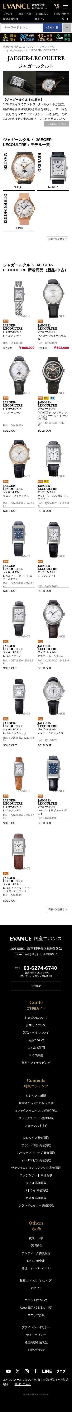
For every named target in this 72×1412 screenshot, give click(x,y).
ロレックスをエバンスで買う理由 (36, 1110)
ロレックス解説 (36, 1095)
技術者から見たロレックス (36, 1103)
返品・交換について (36, 1032)
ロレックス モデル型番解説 (36, 1118)
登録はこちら (23, 1384)
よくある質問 (36, 1047)
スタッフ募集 (36, 1315)
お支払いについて (36, 1017)
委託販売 (36, 1245)
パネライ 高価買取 (36, 1190)
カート (65, 19)
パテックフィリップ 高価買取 (36, 1152)
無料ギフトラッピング (36, 1062)
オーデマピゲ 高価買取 (36, 1160)
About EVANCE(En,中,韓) (36, 1307)
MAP (19, 954)
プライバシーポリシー (36, 1327)
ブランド (8, 14)
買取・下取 (24, 14)
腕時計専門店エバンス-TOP (19, 46)
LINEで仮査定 (36, 1260)
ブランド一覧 (47, 46)
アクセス (36, 1287)
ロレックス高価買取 (36, 1137)
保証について (36, 1040)
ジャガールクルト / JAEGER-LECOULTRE (32, 50)
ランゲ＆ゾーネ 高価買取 (36, 1175)
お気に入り (42, 14)
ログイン (40, 19)
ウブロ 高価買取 (36, 1182)
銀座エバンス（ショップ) (36, 1280)
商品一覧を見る (56, 238)
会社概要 (36, 985)
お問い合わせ (61, 14)
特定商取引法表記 (36, 1342)
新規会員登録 (10, 19)
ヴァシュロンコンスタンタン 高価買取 (36, 1167)
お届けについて (36, 1025)
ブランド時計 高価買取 (36, 1145)
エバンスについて (36, 1300)
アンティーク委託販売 (36, 1253)
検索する (52, 27)
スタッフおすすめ (36, 1125)
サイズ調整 (36, 1055)
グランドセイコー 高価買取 (36, 1205)
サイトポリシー (36, 1334)
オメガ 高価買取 (36, 1197)
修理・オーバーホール (36, 1268)
